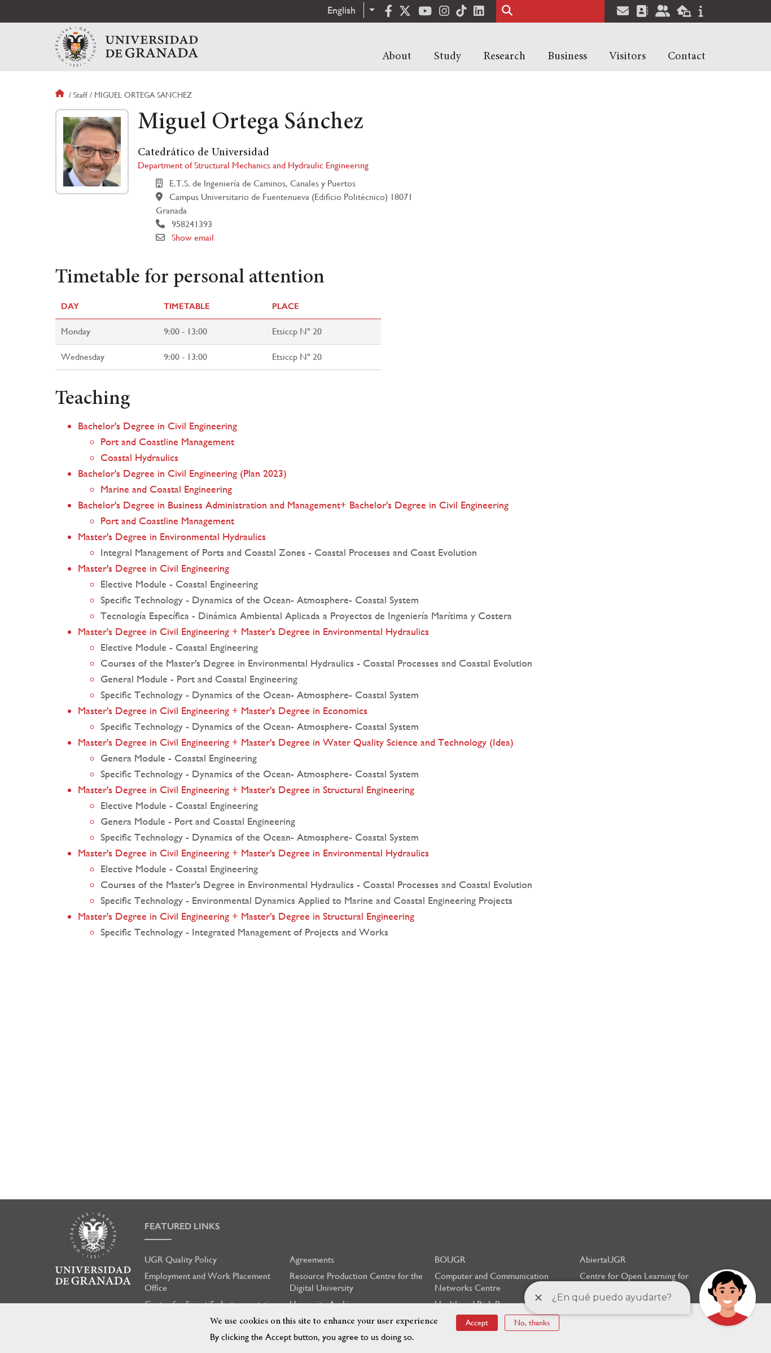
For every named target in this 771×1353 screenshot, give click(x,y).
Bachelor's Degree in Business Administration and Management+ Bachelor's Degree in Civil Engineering (293, 505)
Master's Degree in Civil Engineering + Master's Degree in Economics (222, 710)
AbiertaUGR (603, 1259)
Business (567, 56)
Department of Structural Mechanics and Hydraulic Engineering (253, 165)
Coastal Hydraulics (139, 457)
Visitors (627, 56)
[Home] (126, 47)
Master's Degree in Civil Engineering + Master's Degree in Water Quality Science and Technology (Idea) (296, 742)
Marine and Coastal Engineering (166, 489)
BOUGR (450, 1259)
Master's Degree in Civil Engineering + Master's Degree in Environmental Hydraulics (253, 631)
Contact (687, 56)
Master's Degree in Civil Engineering (153, 568)
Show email (193, 237)
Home (61, 95)
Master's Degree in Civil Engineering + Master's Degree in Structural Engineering (246, 789)
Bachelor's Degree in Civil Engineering (157, 426)
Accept (477, 1322)
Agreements (312, 1259)
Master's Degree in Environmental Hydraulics (172, 536)
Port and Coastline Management (167, 441)
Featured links (182, 1226)
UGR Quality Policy (180, 1259)
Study (447, 56)
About (396, 56)
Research (504, 56)
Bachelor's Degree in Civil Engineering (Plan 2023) (182, 473)
